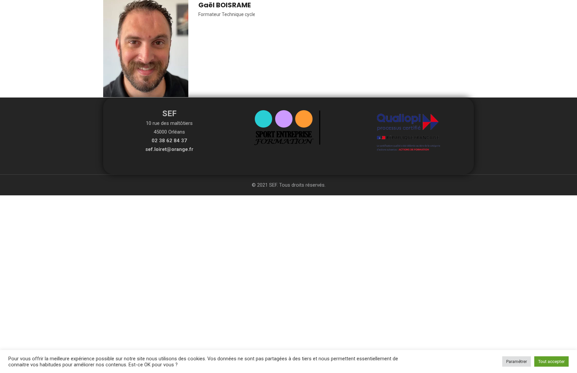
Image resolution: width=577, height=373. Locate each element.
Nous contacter (454, 15)
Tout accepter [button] (551, 361)
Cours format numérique (333, 15)
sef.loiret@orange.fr (169, 149)
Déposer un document (399, 15)
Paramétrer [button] (516, 361)
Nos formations (274, 15)
